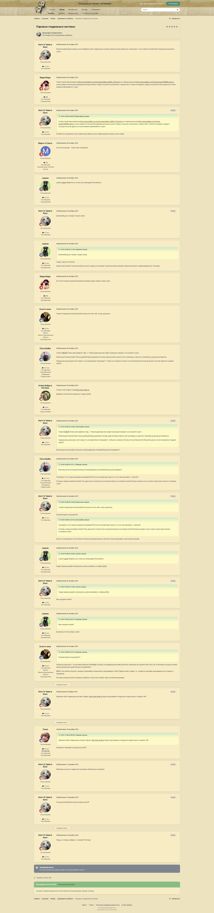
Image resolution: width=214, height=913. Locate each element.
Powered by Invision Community (107, 910)
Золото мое (45, 309)
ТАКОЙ (64, 353)
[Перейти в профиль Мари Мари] (46, 85)
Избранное (96, 10)
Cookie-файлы (127, 905)
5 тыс (46, 407)
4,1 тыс (46, 66)
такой (64, 182)
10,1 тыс (46, 368)
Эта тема (169, 9)
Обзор (61, 10)
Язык (84, 905)
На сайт (52, 10)
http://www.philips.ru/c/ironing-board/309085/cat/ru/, (155, 82)
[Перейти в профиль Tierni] (46, 737)
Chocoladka (45, 348)
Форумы (51, 13)
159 (46, 162)
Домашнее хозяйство (64, 35)
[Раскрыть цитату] (60, 116)
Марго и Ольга (45, 143)
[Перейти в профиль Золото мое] (46, 317)
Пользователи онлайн (90, 13)
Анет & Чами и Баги (54, 33)
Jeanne (45, 178)
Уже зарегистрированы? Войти (151, 4)
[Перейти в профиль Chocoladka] (46, 356)
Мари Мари (45, 77)
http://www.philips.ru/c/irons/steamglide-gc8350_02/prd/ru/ (99, 82)
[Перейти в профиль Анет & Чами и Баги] (38, 34)
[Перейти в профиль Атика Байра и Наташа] (46, 396)
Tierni (45, 729)
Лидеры (84, 10)
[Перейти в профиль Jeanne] (46, 186)
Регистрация (173, 3)
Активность (72, 10)
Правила (61, 13)
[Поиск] (177, 9)
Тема (91, 905)
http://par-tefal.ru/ (83, 390)
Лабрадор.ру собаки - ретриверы (95, 3)
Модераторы (73, 13)
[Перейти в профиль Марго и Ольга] (46, 151)
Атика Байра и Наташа (45, 386)
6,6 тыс (46, 328)
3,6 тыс (46, 749)
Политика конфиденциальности (108, 905)
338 (46, 97)
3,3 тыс (46, 197)
